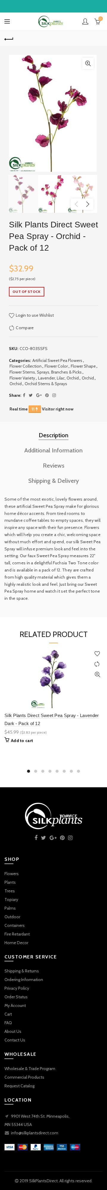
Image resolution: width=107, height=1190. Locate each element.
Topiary (11, 899)
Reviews (53, 465)
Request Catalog (19, 1086)
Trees (9, 891)
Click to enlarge (88, 63)
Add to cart (22, 740)
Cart (8, 1014)
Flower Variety (22, 378)
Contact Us (14, 1040)
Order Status (16, 997)
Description (53, 435)
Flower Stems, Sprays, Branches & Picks (46, 372)
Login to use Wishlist (34, 315)
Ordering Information (23, 979)
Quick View (97, 674)
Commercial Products (24, 1077)
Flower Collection (26, 366)
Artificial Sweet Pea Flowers (57, 360)
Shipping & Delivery (53, 480)
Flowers (11, 873)
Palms (10, 908)
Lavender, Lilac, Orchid (58, 378)
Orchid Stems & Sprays (46, 383)
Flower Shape (83, 366)
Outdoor (12, 916)
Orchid (88, 378)
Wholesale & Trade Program (29, 1068)
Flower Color (56, 366)
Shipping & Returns (21, 971)
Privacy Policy (16, 988)
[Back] (8, 38)
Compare (25, 327)
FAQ (8, 1022)
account (85, 21)
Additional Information (53, 450)
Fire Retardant (17, 934)
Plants (10, 882)
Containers (14, 925)
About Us (12, 1031)
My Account (15, 1005)
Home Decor (16, 942)
